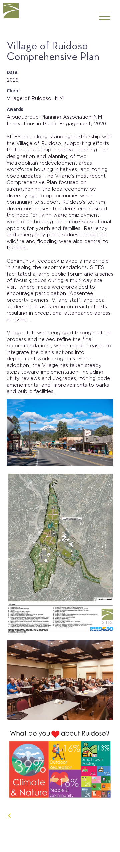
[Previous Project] (10, 815)
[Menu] (104, 16)
